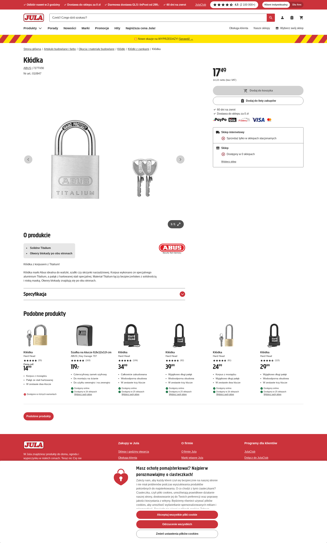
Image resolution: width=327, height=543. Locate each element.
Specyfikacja (35, 294)
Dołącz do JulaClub (256, 457)
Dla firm (296, 4)
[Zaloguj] (282, 18)
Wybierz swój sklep (291, 28)
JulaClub (200, 4)
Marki (86, 28)
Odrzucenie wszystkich (177, 524)
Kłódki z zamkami (138, 49)
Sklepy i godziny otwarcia (133, 451)
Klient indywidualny (276, 4)
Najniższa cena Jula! (140, 28)
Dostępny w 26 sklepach (85, 393)
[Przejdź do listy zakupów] (292, 18)
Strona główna (32, 49)
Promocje (102, 28)
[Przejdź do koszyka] (301, 18)
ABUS (27, 68)
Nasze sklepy (262, 28)
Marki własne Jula (192, 457)
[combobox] (162, 18)
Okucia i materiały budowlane (96, 49)
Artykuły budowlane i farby (60, 49)
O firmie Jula (189, 451)
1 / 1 (173, 224)
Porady (53, 28)
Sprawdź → (186, 38)
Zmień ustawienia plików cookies (177, 533)
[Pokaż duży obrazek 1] (104, 159)
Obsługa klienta (238, 28)
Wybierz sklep (228, 161)
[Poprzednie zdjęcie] (28, 159)
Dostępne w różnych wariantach (42, 394)
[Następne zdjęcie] (180, 159)
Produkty (30, 28)
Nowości (70, 28)
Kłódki (121, 49)
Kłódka (156, 49)
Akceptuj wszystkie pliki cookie (177, 514)
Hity (117, 28)
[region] (163, 502)
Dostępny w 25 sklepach (133, 393)
